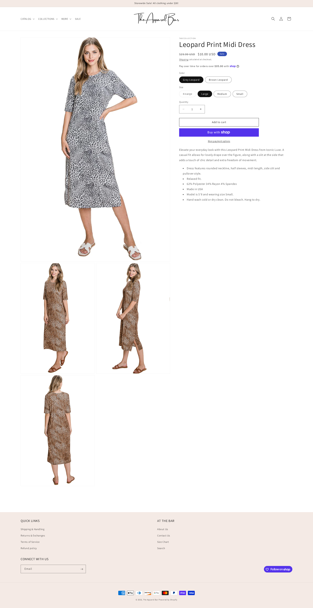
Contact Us (163, 535)
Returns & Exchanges (33, 535)
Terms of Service (30, 541)
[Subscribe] (82, 569)
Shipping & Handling (32, 529)
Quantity (183, 101)
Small (239, 94)
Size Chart (163, 541)
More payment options (219, 141)
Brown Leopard (218, 79)
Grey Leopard (191, 79)
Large (204, 94)
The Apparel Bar (150, 599)
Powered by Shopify (168, 599)
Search (161, 548)
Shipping (183, 59)
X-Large (189, 94)
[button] (27, 19)
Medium (222, 94)
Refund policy (29, 548)
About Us (162, 529)
